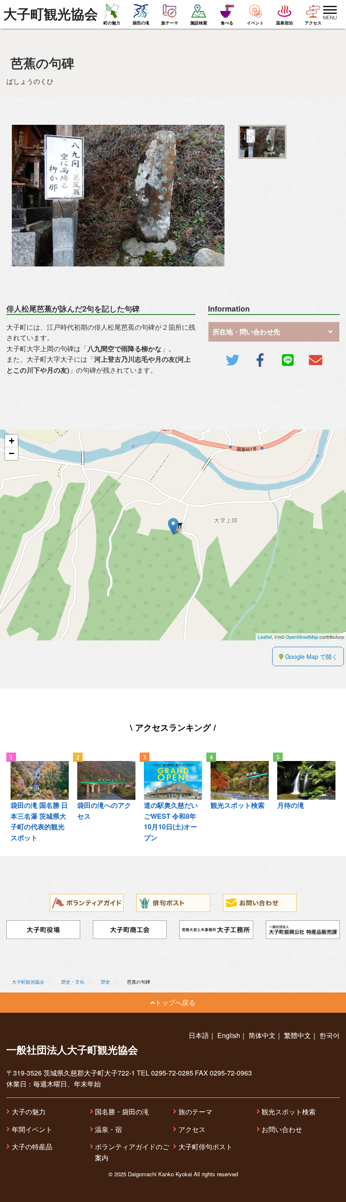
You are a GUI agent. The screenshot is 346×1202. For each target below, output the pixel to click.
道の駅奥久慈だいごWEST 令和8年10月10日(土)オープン (171, 821)
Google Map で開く (311, 656)
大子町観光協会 (50, 14)
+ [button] (11, 441)
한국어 (329, 1035)
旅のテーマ (195, 1111)
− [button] (11, 453)
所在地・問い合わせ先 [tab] (246, 331)
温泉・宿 (108, 1129)
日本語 (199, 1035)
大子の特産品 (32, 1146)
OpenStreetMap (302, 636)
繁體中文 (297, 1035)
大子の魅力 (29, 1111)
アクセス (191, 1129)
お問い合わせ (282, 1129)
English (228, 1035)
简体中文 (262, 1035)
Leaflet (265, 636)
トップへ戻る (175, 1002)
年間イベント (32, 1129)
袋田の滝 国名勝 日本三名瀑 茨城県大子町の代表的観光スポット (39, 821)
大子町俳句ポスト (205, 1146)
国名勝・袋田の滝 (122, 1111)
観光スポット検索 (289, 1111)
